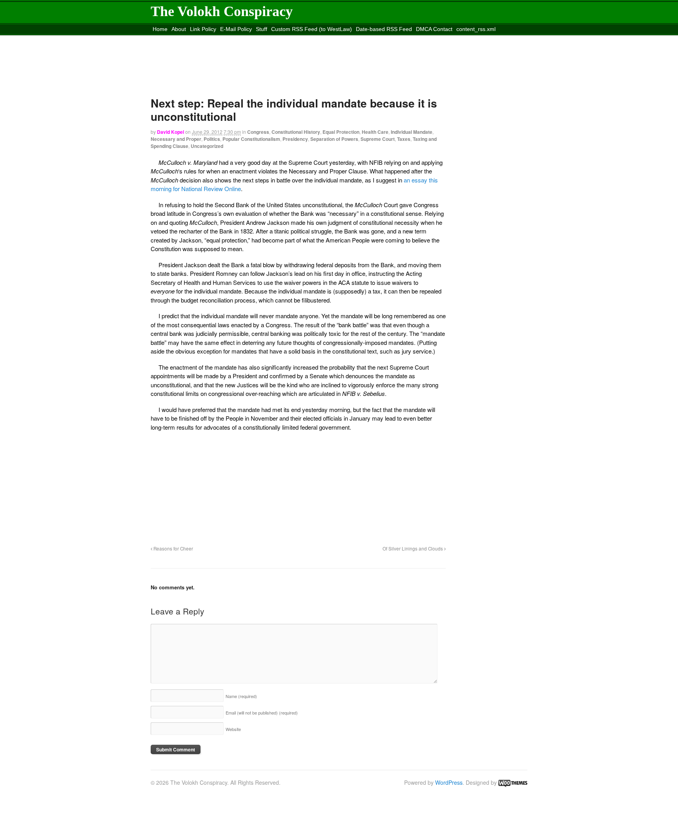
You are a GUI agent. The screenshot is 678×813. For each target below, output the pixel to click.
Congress (258, 131)
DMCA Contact (434, 29)
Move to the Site (195, 39)
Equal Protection (341, 131)
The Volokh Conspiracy (222, 11)
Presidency (295, 138)
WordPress (449, 782)
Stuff (261, 29)
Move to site (266, 39)
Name (241, 696)
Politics (212, 138)
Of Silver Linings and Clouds (413, 548)
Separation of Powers (334, 138)
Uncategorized (207, 145)
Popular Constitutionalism (251, 138)
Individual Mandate (411, 131)
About (178, 29)
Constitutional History (296, 131)
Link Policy (203, 29)
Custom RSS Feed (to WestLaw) (311, 29)
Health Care (375, 131)
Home (160, 29)
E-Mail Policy (236, 29)
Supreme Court (378, 138)
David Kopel (170, 131)
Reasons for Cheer (172, 548)
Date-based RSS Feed (384, 29)
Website (233, 729)
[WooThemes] (512, 782)
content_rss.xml (476, 29)
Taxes (403, 138)
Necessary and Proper (176, 138)
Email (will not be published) (262, 712)
